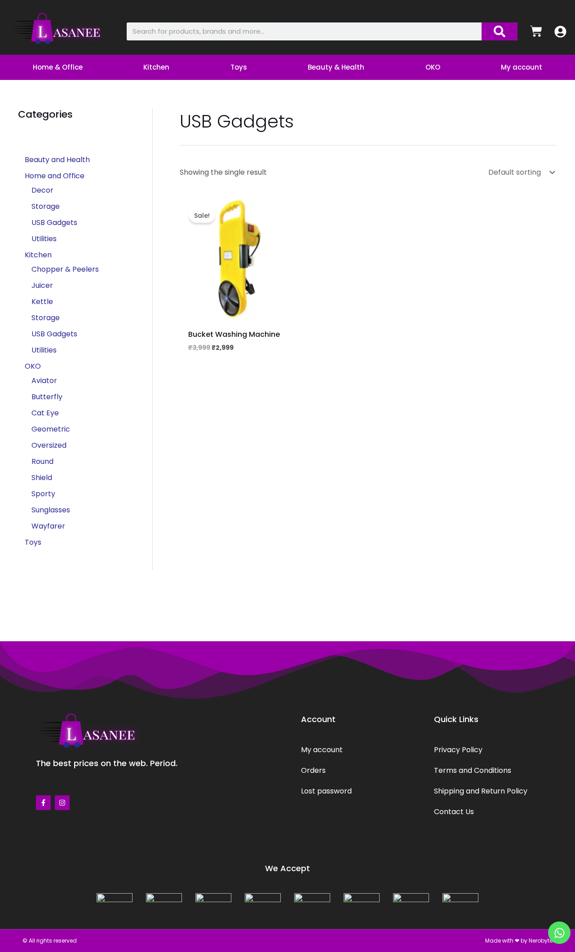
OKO (432, 67)
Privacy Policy (458, 750)
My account (521, 67)
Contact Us (454, 812)
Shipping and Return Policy (480, 791)
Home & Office (58, 67)
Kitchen (156, 67)
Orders (313, 770)
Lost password (326, 791)
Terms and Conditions (472, 770)
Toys (238, 67)
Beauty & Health (336, 67)
